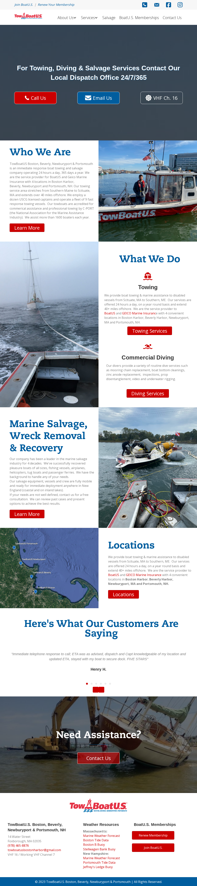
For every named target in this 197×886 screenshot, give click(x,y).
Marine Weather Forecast (101, 836)
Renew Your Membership (56, 5)
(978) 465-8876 (18, 845)
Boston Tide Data (96, 840)
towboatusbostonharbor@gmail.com (34, 850)
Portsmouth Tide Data (99, 862)
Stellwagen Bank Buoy (99, 849)
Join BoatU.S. (23, 5)
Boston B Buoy (94, 844)
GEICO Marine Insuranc (139, 313)
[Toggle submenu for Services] (96, 17)
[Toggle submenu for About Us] (75, 17)
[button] (87, 684)
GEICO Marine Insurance (143, 575)
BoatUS (109, 313)
